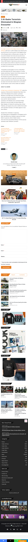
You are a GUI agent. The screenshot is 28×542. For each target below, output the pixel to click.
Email (2, 250)
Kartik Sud (5, 27)
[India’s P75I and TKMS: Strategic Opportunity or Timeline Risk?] (7, 404)
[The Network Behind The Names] (7, 389)
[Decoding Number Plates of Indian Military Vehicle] (4, 286)
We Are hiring (5, 475)
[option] (14, 177)
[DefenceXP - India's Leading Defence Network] (14, 5)
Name (2, 244)
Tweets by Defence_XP (14, 492)
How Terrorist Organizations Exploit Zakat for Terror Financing (21, 396)
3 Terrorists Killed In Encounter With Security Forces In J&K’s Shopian (19, 130)
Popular (5, 274)
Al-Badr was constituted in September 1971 (11, 90)
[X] (12, 167)
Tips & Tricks (4, 462)
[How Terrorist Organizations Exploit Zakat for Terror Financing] (21, 389)
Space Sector (5, 460)
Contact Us (4, 473)
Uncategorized (5, 464)
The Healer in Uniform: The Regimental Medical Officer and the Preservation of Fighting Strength (20, 411)
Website (3, 256)
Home (3, 13)
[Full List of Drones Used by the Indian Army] (4, 304)
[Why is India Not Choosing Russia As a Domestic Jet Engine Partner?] (4, 292)
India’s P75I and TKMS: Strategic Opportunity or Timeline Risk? (6, 410)
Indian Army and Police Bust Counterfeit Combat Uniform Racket (14, 179)
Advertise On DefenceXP (7, 477)
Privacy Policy (5, 471)
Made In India (20, 525)
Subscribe (4, 484)
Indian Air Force (5, 443)
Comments (22, 274)
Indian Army (4, 446)
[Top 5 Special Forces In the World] (4, 298)
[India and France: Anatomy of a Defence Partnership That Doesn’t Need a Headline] (14, 503)
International (4, 452)
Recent (13, 274)
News (6, 13)
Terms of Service (5, 482)
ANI (6, 149)
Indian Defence (5, 448)
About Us (4, 479)
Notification (4, 456)
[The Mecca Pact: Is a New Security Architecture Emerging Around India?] (5, 503)
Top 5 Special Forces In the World (17, 296)
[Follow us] (26, 420)
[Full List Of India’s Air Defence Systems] (4, 280)
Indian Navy (4, 450)
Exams (3, 441)
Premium (4, 458)
